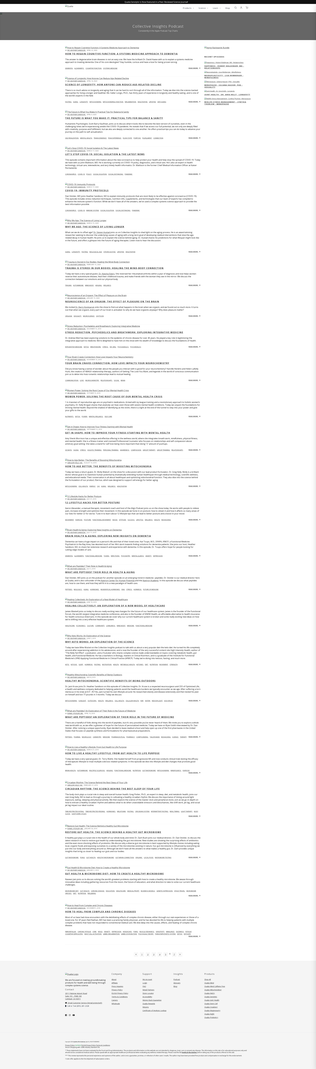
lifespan (152, 102)
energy (92, 486)
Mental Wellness (96, 416)
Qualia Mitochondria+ (213, 990)
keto (67, 664)
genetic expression (165, 891)
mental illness (138, 556)
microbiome (191, 891)
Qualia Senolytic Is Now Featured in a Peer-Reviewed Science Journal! (156, 2)
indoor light (157, 701)
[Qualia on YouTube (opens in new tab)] (74, 1015)
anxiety (148, 556)
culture (90, 626)
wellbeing (92, 893)
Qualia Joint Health (211, 1000)
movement (163, 664)
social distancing (115, 174)
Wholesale (116, 1003)
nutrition (154, 664)
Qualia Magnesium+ (212, 1010)
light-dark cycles (79, 814)
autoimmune (78, 285)
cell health (83, 486)
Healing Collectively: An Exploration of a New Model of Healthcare (115, 605)
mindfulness (176, 770)
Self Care (108, 416)
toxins (107, 556)
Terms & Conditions (120, 997)
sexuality (78, 316)
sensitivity (160, 931)
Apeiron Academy (151, 580)
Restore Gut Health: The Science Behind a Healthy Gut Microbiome (113, 832)
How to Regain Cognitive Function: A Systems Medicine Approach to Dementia (121, 53)
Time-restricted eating (74, 811)
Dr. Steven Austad (101, 232)
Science (175, 737)
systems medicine (110, 68)
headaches (127, 931)
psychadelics (123, 347)
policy (89, 174)
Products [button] (187, 8)
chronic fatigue (84, 931)
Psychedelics (135, 347)
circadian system (142, 811)
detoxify (187, 934)
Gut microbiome (72, 857)
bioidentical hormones (110, 589)
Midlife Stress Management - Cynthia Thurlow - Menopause (225, 103)
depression (158, 556)
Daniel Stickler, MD (75, 713)
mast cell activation (93, 934)
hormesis (138, 589)
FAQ (144, 986)
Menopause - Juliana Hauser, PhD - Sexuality (223, 86)
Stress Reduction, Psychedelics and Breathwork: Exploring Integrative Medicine (124, 332)
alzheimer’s (79, 556)
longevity (84, 102)
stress (105, 347)
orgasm (68, 316)
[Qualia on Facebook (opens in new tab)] (66, 1015)
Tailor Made (155, 737)
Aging (67, 252)
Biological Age (95, 252)
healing (98, 285)
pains (135, 931)
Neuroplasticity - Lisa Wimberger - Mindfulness (223, 76)
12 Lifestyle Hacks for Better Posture (92, 502)
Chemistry (97, 737)
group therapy (149, 450)
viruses (68, 893)
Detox (77, 416)
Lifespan (120, 252)
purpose (137, 138)
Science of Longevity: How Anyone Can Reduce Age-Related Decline (113, 84)
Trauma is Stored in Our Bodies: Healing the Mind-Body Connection (114, 268)
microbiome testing (163, 857)
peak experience (115, 138)
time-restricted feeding (95, 811)
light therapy (187, 811)
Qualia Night (209, 1014)
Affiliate (115, 983)
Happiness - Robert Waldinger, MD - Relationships (224, 67)
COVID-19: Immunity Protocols (87, 190)
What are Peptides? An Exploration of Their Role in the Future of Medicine (119, 717)
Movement (69, 520)
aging (75, 102)
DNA (123, 589)
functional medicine (93, 556)
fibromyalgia (70, 931)
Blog (175, 986)
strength (174, 664)
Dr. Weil (113, 347)
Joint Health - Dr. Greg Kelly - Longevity (227, 94)
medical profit (133, 891)
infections (115, 556)
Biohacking (166, 737)
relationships (107, 380)
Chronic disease (98, 891)
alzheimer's (79, 68)
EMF (142, 701)
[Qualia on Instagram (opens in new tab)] (70, 1015)
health (157, 520)
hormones (94, 589)
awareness (125, 450)
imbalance (170, 931)
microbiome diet (72, 891)
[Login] (241, 8)
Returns (146, 1007)
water (148, 701)
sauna (76, 450)
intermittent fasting (159, 811)
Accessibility (147, 997)
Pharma (77, 737)
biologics (78, 589)
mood (115, 520)
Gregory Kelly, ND (75, 463)
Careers (115, 1000)
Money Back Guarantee (152, 1000)
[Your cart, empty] (247, 7)
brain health (70, 770)
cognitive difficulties (74, 934)
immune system (92, 210)
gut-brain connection (124, 857)
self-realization (72, 138)
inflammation (130, 102)
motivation (107, 664)
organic (139, 857)
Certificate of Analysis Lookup (154, 1010)
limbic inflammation (111, 934)
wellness (107, 285)
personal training (111, 450)
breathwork (95, 347)
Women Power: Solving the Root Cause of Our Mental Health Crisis (113, 396)
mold (100, 931)
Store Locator (148, 993)
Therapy (183, 737)
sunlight (82, 701)
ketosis (74, 664)
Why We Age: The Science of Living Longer (94, 226)
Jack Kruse (168, 701)
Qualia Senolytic (210, 997)
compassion (136, 450)
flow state (127, 138)
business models (148, 891)
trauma (68, 285)
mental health (86, 138)
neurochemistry (92, 380)
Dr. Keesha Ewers (107, 273)
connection (158, 138)
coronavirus (71, 174)
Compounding (142, 737)
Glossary (176, 983)
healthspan (143, 102)
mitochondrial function (113, 102)
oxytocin (100, 316)
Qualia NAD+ (209, 993)
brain (123, 380)
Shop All (207, 979)
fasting (68, 102)
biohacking (166, 520)
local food (149, 857)
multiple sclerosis (97, 770)
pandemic (128, 174)
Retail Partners (148, 990)
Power (85, 416)
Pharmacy (130, 737)
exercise (79, 520)
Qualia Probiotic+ (211, 1017)
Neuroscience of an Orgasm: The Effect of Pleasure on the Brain (112, 301)
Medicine (106, 737)
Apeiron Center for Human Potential (117, 580)
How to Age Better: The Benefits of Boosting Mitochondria (108, 466)
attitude (122, 520)
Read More (193, 68)
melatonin (121, 811)
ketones (140, 664)
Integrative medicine (73, 347)
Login (145, 983)
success (131, 520)
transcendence (100, 138)
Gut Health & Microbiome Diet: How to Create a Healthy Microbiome (114, 873)
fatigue (188, 931)
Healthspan (130, 252)
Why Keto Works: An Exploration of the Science (99, 641)
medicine (130, 626)
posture (87, 520)
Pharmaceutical (118, 737)
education (110, 891)
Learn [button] (216, 8)
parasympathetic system (165, 934)
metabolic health (127, 664)
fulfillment (147, 138)
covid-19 (81, 174)
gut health (91, 857)
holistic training (94, 450)
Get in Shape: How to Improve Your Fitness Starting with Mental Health (117, 432)
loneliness (111, 626)
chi (98, 486)
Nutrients (69, 416)
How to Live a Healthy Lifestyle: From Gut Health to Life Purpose (112, 753)
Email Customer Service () (84, 1003)
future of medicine (150, 589)
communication (72, 380)
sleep (81, 664)
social (116, 380)
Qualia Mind (209, 983)
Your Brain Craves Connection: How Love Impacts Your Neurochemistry (117, 363)
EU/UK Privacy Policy (120, 993)
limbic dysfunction (129, 934)
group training (163, 450)
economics (81, 626)
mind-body (89, 285)
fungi (82, 857)
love (82, 380)
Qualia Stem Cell (210, 1003)
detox (86, 347)
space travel (179, 891)
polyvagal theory (146, 934)
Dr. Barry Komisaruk (84, 307)
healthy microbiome (105, 857)
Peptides (69, 589)
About (114, 979)
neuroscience (89, 316)
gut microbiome (149, 770)
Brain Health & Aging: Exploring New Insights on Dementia (108, 536)
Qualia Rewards (149, 1003)
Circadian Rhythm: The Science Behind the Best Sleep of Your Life (112, 788)
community (100, 626)
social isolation (100, 174)
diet (146, 664)
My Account (147, 979)
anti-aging (161, 102)
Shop (227, 8)
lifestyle (140, 520)
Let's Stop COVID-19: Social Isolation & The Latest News (105, 154)
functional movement (102, 520)
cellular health (132, 701)
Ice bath (68, 450)
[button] (235, 7)
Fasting (85, 252)
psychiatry (125, 556)
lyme (95, 931)
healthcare (121, 891)
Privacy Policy (117, 990)
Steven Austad (109, 252)
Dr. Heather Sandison (76, 50)
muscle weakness (147, 931)
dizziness (180, 931)
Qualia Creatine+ (211, 1007)
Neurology (87, 737)
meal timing (175, 811)
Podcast (176, 979)
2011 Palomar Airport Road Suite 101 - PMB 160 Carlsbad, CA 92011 (76, 996)
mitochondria (95, 102)
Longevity (76, 252)
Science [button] (202, 8)
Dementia (69, 556)
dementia (69, 68)
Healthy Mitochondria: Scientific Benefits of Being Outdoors (110, 680)
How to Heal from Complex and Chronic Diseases (100, 911)
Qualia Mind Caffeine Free (214, 986)
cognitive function (94, 68)
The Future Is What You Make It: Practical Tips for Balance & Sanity (114, 118)
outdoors (92, 701)
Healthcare (70, 626)
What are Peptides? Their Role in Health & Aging (100, 572)
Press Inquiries (117, 986)
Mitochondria (71, 486)
